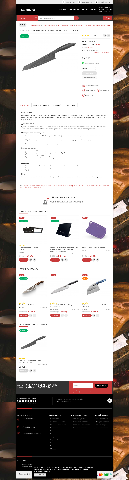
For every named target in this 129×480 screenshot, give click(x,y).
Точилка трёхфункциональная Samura (30, 248)
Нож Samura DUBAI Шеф (27, 305)
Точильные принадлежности (31, 467)
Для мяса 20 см (83, 185)
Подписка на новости (81, 425)
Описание (24, 105)
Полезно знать (55, 446)
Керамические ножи (74, 464)
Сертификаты (55, 428)
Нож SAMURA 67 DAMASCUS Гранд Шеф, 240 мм (62, 306)
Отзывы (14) (58, 105)
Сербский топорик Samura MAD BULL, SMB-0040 (95, 306)
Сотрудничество (56, 431)
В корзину (89, 73)
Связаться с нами (79, 428)
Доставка (71, 105)
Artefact (90, 47)
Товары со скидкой (80, 422)
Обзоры (53, 449)
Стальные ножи (90, 464)
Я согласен (40, 475)
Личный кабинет (102, 419)
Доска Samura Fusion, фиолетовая (94, 247)
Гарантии (85, 10)
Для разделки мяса (29, 185)
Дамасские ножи (56, 464)
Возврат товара (102, 428)
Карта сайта (54, 440)
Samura (97, 44)
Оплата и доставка (74, 10)
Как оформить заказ (58, 425)
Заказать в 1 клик (89, 77)
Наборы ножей (41, 464)
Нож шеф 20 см (72, 185)
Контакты (93, 10)
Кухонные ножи (26, 464)
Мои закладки (101, 425)
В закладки (105, 35)
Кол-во (84, 68)
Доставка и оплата (57, 422)
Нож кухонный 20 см (59, 185)
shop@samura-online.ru (31, 433)
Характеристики (41, 105)
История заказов (102, 422)
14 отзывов (94, 35)
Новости (53, 443)
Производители (79, 419)
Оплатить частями (92, 63)
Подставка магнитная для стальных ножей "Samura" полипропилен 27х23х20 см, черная (64, 249)
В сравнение (108, 35)
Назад (22, 25)
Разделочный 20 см (95, 185)
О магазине (62, 10)
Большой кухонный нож (44, 185)
